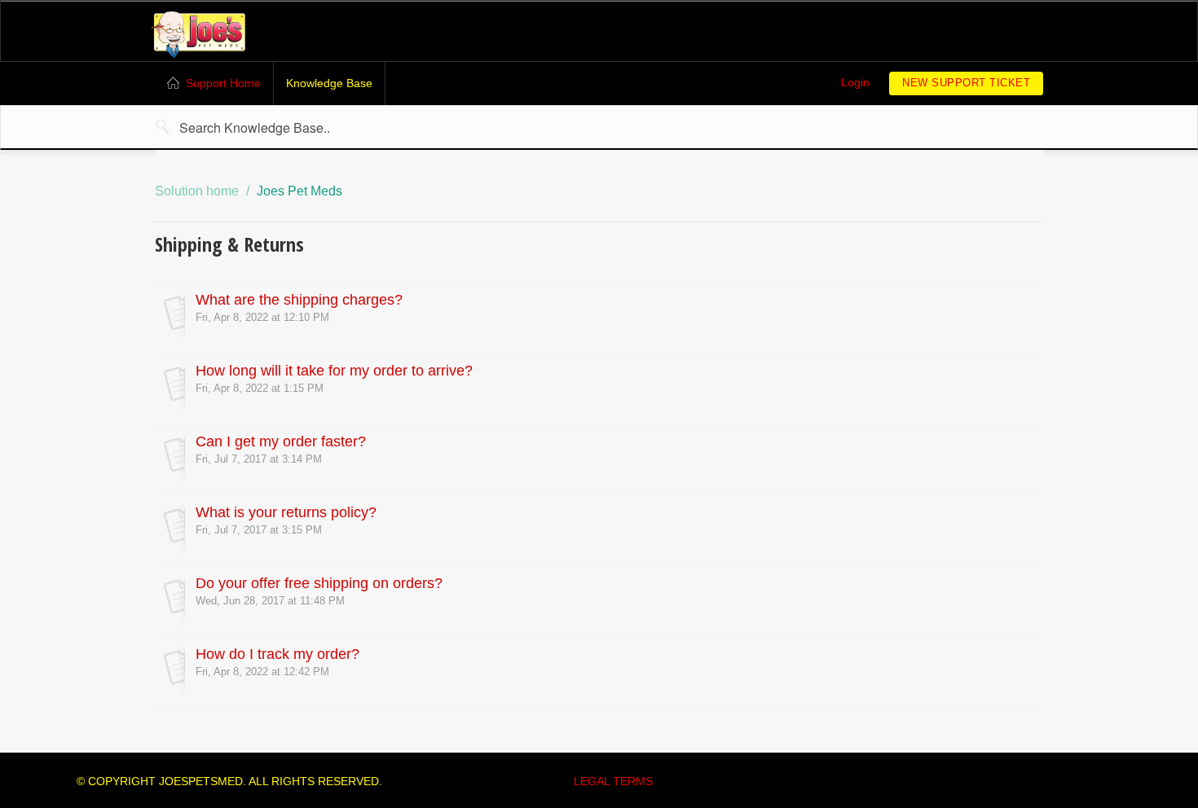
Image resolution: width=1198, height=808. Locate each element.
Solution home (198, 191)
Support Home (223, 83)
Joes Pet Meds (299, 191)
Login (855, 82)
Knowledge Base (329, 83)
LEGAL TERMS (613, 781)
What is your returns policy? (286, 512)
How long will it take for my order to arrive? (334, 370)
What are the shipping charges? (299, 300)
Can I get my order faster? (281, 441)
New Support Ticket (966, 83)
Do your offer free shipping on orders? (319, 583)
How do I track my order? (277, 654)
